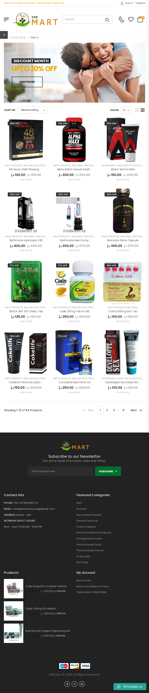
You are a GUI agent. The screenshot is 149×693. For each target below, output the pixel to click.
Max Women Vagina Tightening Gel (47, 630)
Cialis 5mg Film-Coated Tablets (46, 586)
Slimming (82, 562)
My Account (83, 580)
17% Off (14, 265)
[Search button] (107, 19)
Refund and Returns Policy (92, 586)
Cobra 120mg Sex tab (122, 311)
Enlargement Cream (112, 165)
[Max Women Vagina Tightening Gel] (13, 633)
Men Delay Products (39, 165)
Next (134, 410)
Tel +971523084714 (26, 503)
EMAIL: (8, 509)
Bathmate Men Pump (74, 240)
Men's (80, 165)
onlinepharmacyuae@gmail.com (33, 509)
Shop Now (27, 82)
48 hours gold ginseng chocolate (31, 169)
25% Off (111, 123)
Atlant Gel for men (123, 169)
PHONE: (8, 503)
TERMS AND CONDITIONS (91, 592)
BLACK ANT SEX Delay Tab (26, 311)
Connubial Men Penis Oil (74, 382)
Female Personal (87, 520)
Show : (115, 110)
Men (26, 165)
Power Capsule (86, 526)
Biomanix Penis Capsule (123, 240)
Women (81, 508)
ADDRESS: (10, 515)
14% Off (62, 123)
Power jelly (83, 556)
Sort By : (10, 110)
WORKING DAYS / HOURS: (20, 520)
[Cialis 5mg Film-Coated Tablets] (13, 588)
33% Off (14, 123)
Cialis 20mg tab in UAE (74, 311)
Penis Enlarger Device (90, 550)
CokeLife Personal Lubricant (27, 382)
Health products (14, 165)
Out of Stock (66, 200)
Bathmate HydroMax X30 (26, 240)
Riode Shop (18, 37)
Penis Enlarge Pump (46, 236)
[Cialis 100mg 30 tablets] (13, 611)
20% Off (15, 194)
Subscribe (106, 471)
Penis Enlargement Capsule (93, 532)
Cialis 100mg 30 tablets (40, 608)
